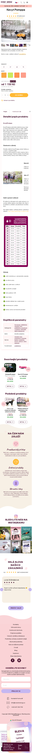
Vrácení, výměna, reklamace (16, 636)
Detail (9, 386)
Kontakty (16, 624)
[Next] (30, 589)
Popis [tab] (5, 111)
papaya (16, 343)
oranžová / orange (20, 338)
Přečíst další (16, 608)
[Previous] (1, 589)
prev (3, 369)
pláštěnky (17, 346)
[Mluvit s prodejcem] (8, 100)
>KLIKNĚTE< (22, 54)
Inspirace (16, 653)
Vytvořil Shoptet (17, 720)
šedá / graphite (19, 340)
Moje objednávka (15, 656)
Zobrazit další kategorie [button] (20, 330)
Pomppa (15, 13)
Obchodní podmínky (15, 641)
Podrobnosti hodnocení (16, 18)
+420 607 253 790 (17, 707)
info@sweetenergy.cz (18, 703)
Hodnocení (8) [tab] (16, 111)
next (28, 369)
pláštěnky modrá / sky (20, 325)
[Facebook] (12, 660)
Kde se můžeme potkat (16, 644)
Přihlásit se (15, 691)
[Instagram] (19, 660)
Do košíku (19, 95)
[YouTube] (16, 698)
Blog (15, 650)
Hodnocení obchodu (15, 630)
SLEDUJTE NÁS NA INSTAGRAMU (16, 521)
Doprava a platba (15, 633)
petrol (21, 341)
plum (16, 341)
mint (24, 341)
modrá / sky (18, 337)
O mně (16, 647)
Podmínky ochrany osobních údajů (16, 639)
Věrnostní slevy (16, 627)
